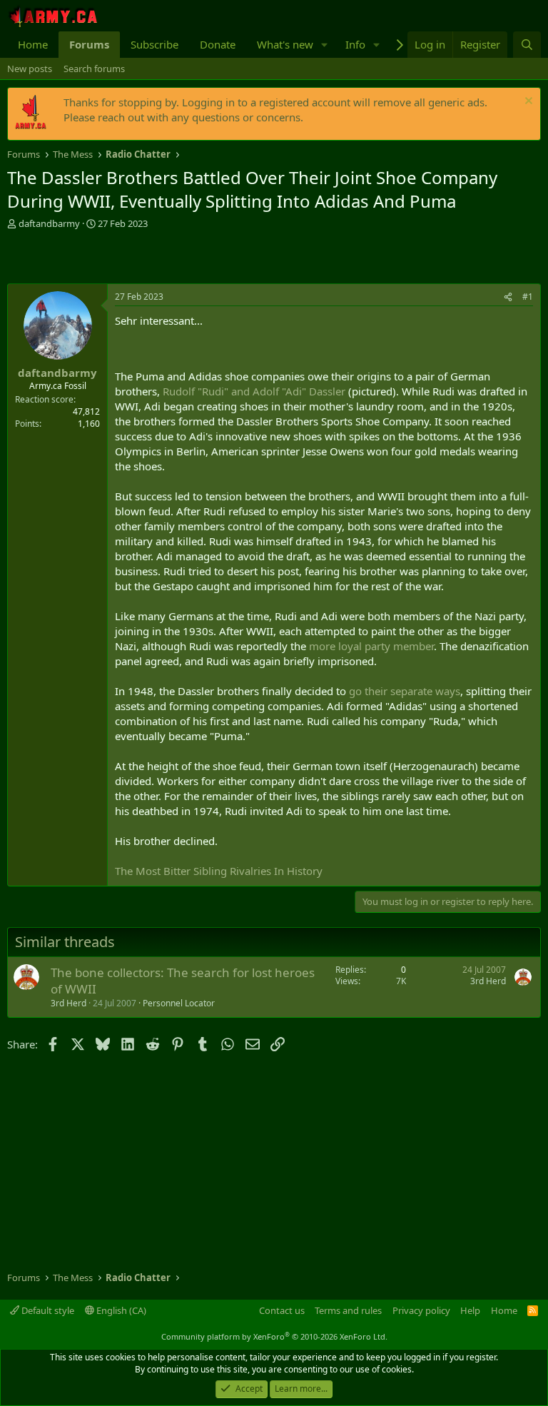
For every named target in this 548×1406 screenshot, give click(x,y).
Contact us (282, 1310)
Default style (46, 1310)
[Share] (508, 297)
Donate (217, 44)
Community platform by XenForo (274, 1336)
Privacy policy (421, 1310)
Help (470, 1310)
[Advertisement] (174, 258)
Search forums (94, 68)
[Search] (527, 44)
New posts (29, 68)
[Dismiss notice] (527, 102)
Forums (89, 44)
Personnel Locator (179, 1003)
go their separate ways (404, 691)
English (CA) (120, 1310)
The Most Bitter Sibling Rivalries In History (219, 871)
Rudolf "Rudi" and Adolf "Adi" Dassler (254, 391)
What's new (285, 44)
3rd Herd (68, 1003)
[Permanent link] (123, 350)
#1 (527, 296)
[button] (325, 44)
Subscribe (154, 44)
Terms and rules (348, 1310)
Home (33, 44)
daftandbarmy (49, 223)
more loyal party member (371, 646)
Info (355, 44)
